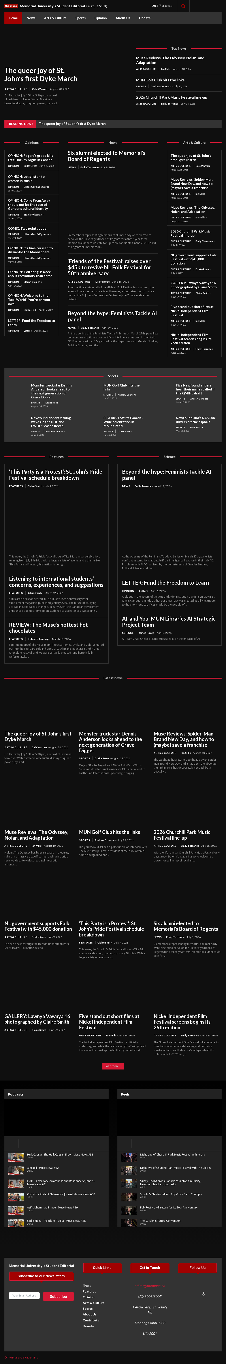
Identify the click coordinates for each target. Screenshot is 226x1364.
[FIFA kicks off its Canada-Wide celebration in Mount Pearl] (90, 424)
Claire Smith (202, 293)
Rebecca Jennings (38, 639)
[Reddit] (211, 1287)
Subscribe (58, 1296)
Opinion (13, 165)
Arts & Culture (15, 89)
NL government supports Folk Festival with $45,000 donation (194, 259)
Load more (112, 1066)
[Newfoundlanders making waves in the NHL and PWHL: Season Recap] (18, 424)
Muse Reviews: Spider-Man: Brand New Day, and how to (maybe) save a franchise (192, 183)
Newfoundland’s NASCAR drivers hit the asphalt (195, 420)
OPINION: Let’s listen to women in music (26, 178)
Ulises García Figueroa (36, 186)
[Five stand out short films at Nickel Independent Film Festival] (113, 988)
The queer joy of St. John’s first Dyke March (40, 74)
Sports (141, 86)
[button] (183, 6)
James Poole (146, 632)
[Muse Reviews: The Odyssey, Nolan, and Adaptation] (38, 804)
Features (16, 486)
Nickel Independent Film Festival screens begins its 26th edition (191, 339)
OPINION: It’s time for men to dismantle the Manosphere (30, 250)
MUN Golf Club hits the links (160, 80)
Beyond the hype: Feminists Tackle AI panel (112, 316)
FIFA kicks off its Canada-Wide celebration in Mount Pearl (123, 422)
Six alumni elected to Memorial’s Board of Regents (106, 156)
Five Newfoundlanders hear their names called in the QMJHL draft (195, 389)
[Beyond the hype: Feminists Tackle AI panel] (169, 521)
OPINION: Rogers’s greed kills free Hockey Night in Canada (30, 158)
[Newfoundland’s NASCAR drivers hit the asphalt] (163, 424)
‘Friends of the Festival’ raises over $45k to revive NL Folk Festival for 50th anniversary (109, 267)
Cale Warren (39, 89)
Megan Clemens (33, 281)
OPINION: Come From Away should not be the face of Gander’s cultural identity (29, 204)
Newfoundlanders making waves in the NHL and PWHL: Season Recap (51, 422)
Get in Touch (150, 1268)
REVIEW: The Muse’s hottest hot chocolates (48, 627)
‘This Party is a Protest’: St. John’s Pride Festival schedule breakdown (55, 474)
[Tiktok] (196, 1287)
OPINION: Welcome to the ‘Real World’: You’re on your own (29, 299)
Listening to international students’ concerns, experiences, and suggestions (56, 581)
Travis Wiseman (33, 214)
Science (128, 632)
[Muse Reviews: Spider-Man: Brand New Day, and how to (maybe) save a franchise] (188, 706)
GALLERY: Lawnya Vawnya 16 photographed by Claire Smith (194, 285)
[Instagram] (208, 6)
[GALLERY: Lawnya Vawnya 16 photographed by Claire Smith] (38, 988)
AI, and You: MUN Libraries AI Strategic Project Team (169, 621)
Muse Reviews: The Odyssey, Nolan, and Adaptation (170, 60)
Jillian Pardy (35, 593)
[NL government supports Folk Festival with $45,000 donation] (38, 895)
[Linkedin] (181, 1294)
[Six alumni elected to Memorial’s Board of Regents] (113, 201)
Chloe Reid (30, 309)
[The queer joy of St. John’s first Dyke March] (97, 72)
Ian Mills (166, 69)
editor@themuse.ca (150, 1286)
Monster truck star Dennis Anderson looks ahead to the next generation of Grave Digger (51, 391)
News (72, 167)
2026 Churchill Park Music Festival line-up (171, 97)
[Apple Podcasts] (203, 1294)
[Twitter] (203, 1287)
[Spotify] (196, 1294)
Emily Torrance (169, 103)
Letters (28, 330)
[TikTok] (218, 6)
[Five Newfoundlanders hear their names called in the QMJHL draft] (163, 391)
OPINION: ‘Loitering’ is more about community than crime (30, 274)
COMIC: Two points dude (27, 228)
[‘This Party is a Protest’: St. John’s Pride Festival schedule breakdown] (56, 521)
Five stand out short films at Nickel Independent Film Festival (192, 311)
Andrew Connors (161, 86)
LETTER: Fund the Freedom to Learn (165, 582)
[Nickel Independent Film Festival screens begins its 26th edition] (188, 988)
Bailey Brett (30, 165)
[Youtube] (189, 1294)
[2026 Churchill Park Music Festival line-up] (188, 804)
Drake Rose (102, 281)
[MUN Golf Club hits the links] (90, 391)
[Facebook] (198, 6)
